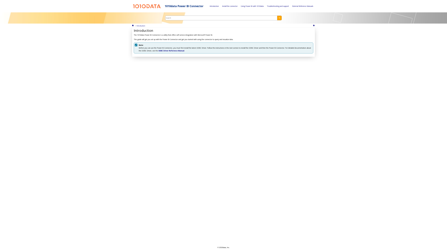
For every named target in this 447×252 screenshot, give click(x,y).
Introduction (214, 6)
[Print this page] (314, 25)
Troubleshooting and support (278, 6)
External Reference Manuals (302, 6)
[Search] (279, 18)
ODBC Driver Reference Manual (171, 51)
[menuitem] (214, 6)
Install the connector (230, 6)
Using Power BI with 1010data (252, 6)
